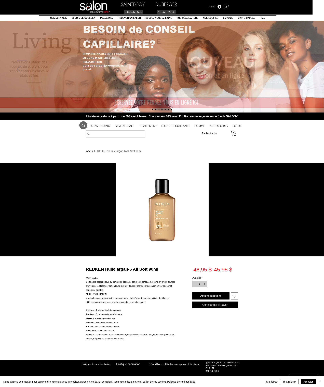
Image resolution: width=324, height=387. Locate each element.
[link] (226, 6)
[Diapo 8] (155, 109)
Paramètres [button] (271, 381)
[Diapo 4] (168, 109)
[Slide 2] (162, 109)
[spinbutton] (200, 284)
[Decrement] (194, 284)
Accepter (308, 381)
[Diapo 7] (152, 109)
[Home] (83, 125)
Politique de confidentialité (181, 381)
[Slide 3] (165, 109)
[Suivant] (302, 61)
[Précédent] (22, 61)
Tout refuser (289, 381)
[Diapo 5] (158, 109)
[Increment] (205, 284)
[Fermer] (320, 381)
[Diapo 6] (171, 109)
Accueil (90, 151)
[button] (58, 18)
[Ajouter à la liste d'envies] (234, 295)
